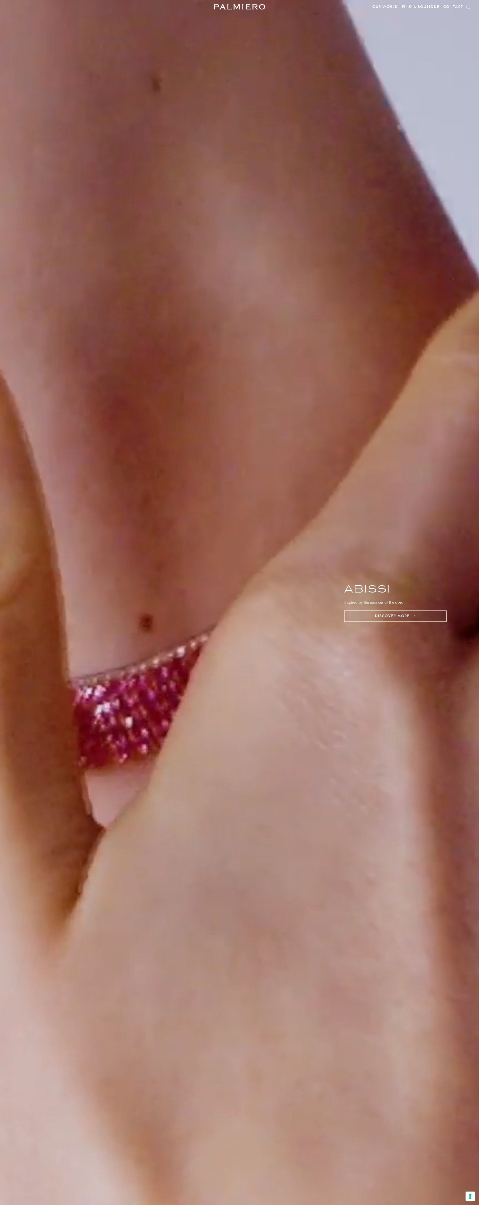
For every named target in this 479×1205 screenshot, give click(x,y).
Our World (385, 7)
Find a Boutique (420, 7)
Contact (453, 7)
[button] (468, 7)
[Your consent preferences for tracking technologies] (470, 1196)
